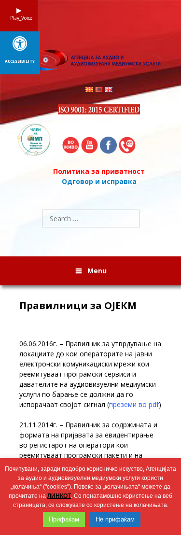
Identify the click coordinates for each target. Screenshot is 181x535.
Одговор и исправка (99, 181)
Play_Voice (19, 17)
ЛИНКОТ (59, 496)
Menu (97, 270)
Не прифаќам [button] (115, 519)
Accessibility (20, 61)
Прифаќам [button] (64, 519)
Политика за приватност (99, 171)
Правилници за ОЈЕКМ (78, 305)
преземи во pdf (134, 404)
